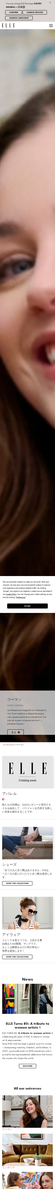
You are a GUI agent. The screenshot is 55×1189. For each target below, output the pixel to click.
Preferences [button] (20, 597)
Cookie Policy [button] (11, 594)
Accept (27, 606)
